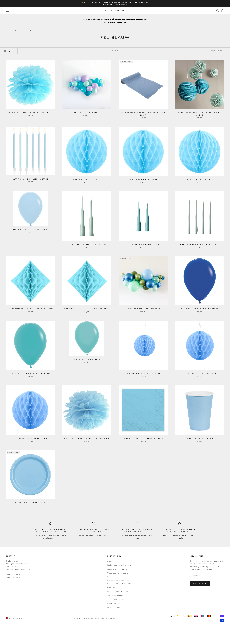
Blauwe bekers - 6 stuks (200, 438)
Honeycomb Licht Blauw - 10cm (143, 373)
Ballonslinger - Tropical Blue (143, 309)
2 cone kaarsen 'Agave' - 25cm (143, 244)
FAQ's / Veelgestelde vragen (119, 565)
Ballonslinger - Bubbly (87, 112)
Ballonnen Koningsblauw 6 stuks (199, 309)
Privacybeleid (113, 603)
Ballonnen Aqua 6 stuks (87, 359)
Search (110, 561)
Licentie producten (115, 607)
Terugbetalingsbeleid (116, 599)
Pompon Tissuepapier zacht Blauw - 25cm (86, 438)
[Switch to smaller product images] (9, 51)
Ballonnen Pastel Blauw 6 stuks (30, 230)
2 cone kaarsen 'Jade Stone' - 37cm (87, 244)
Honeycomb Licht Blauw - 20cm (199, 373)
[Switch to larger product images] (5, 51)
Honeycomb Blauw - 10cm (86, 180)
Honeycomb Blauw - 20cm (143, 180)
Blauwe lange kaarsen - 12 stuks (30, 179)
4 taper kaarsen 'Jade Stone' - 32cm (199, 244)
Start (8, 30)
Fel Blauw (26, 30)
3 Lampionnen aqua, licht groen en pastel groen (199, 114)
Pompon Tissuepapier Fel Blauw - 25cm (30, 112)
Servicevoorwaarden (115, 595)
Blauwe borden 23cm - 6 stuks (30, 503)
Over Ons (111, 587)
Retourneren (112, 577)
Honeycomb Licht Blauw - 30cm (30, 438)
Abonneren (200, 584)
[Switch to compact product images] (13, 51)
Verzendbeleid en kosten (117, 573)
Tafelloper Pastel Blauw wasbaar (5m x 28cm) (143, 114)
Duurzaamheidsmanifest (117, 591)
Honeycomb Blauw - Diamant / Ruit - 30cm (30, 309)
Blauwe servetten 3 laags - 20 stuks (143, 438)
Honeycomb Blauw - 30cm (199, 180)
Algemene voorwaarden (117, 569)
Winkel (16, 30)
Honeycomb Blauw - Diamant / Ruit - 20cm (86, 309)
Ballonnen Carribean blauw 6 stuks (30, 373)
